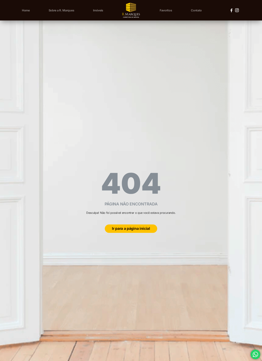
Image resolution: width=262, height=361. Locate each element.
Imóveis (98, 10)
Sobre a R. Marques (61, 10)
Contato (196, 10)
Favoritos (166, 10)
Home (26, 10)
